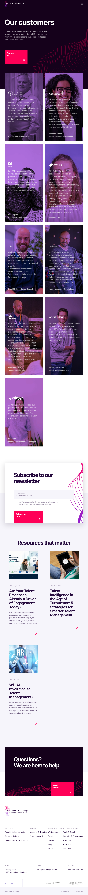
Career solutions (12, 836)
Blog (50, 844)
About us (67, 840)
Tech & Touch (69, 832)
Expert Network (36, 836)
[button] (80, 3)
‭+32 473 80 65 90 (75, 869)
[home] (24, 3)
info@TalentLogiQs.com (47, 869)
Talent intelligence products (17, 840)
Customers (68, 848)
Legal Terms (79, 891)
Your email (20, 493)
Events (51, 840)
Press (50, 848)
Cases (50, 836)
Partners (67, 844)
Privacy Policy (64, 891)
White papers (53, 832)
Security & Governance (73, 836)
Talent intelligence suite (15, 832)
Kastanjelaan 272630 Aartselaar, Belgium (15, 870)
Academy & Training (38, 832)
